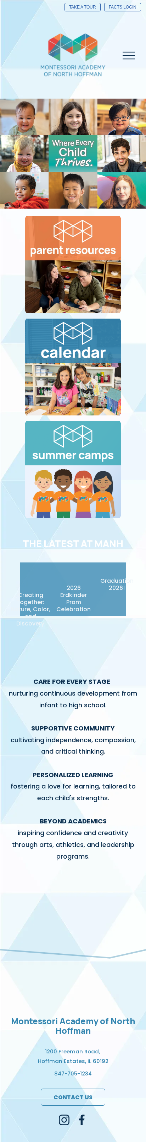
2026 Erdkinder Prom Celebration (73, 598)
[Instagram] (64, 1120)
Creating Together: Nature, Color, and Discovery (30, 609)
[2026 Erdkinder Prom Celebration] (73, 568)
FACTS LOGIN (122, 7)
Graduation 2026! (117, 584)
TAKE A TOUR (82, 7)
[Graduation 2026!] (116, 565)
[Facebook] (82, 1120)
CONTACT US (73, 1097)
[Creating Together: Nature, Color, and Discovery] (30, 572)
